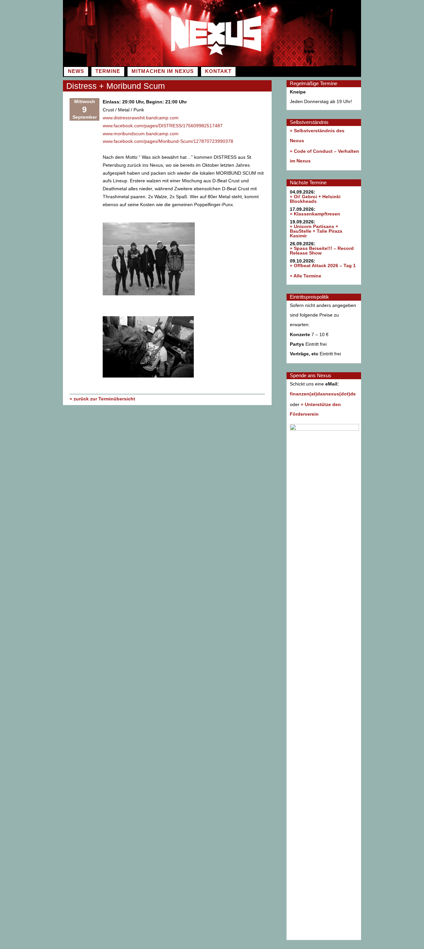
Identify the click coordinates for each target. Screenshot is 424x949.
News (76, 71)
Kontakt (218, 71)
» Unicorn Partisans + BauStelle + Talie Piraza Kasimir (316, 231)
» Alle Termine (305, 275)
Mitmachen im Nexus (163, 71)
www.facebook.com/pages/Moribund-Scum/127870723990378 (168, 141)
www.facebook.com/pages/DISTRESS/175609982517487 (163, 125)
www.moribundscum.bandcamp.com (141, 133)
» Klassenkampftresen (315, 213)
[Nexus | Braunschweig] (286, 64)
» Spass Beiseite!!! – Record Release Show (322, 251)
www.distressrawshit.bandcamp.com (141, 117)
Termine (107, 71)
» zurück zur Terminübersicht (102, 398)
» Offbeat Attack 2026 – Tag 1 (323, 265)
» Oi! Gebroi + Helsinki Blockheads (315, 199)
